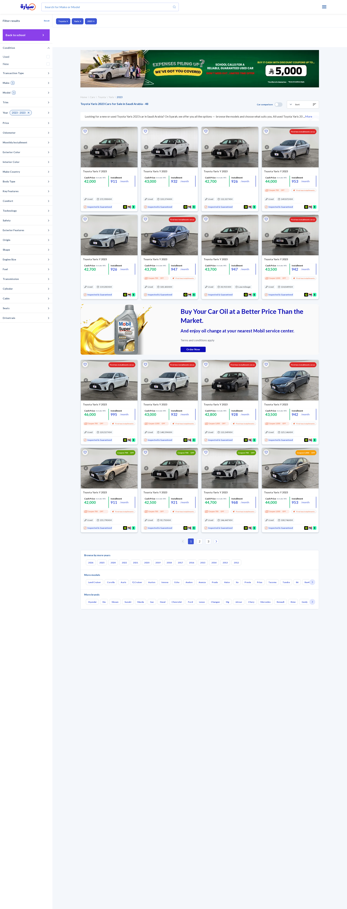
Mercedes (265, 602)
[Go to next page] (216, 541)
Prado (215, 582)
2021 (135, 562)
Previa (248, 582)
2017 (180, 562)
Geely (304, 602)
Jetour (238, 602)
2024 (113, 562)
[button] (303, 105)
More (308, 116)
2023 (89, 21)
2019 (157, 562)
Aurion (151, 582)
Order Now (193, 349)
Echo (176, 582)
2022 (124, 562)
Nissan (115, 602)
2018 (169, 562)
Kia (104, 602)
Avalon (189, 582)
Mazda (140, 602)
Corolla (111, 582)
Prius (259, 582)
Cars (92, 97)
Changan (215, 602)
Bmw (293, 602)
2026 (90, 562)
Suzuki (128, 602)
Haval (162, 602)
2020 (146, 562)
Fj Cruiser (137, 582)
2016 (191, 562)
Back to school (15, 35)
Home (83, 97)
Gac (152, 602)
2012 (236, 562)
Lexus (202, 602)
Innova (164, 582)
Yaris (76, 21)
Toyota (62, 21)
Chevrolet (177, 602)
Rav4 (307, 582)
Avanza (202, 582)
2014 (214, 562)
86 (297, 582)
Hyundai (92, 602)
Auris (123, 582)
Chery (251, 602)
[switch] (278, 104)
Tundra (286, 582)
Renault (280, 602)
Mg (227, 602)
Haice (227, 582)
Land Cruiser (94, 582)
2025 (101, 562)
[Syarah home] (28, 7)
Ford (190, 602)
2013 (225, 562)
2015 (202, 562)
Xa (237, 582)
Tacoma (272, 582)
